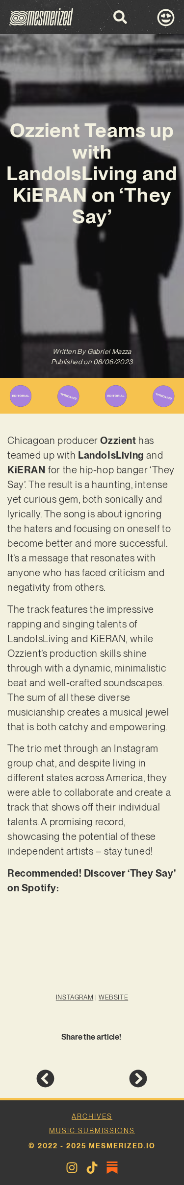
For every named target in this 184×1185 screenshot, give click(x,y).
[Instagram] (72, 1168)
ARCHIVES (92, 1116)
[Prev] (64, 1078)
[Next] (119, 1078)
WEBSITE (113, 997)
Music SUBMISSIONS (92, 1131)
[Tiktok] (92, 1168)
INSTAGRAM (74, 997)
